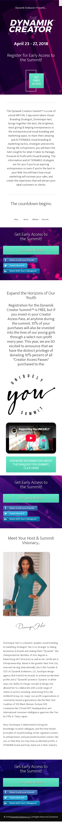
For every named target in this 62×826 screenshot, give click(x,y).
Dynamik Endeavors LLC (20, 817)
